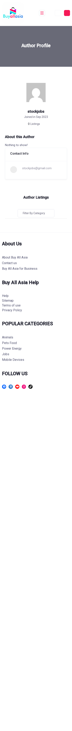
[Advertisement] (36, 563)
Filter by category (34, 213)
